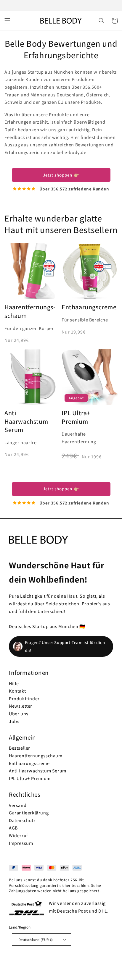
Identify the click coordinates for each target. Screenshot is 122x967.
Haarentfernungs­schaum (29, 311)
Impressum (21, 843)
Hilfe (14, 683)
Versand (17, 805)
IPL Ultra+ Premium (76, 417)
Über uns (18, 714)
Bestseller (19, 748)
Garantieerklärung (29, 813)
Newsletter (20, 706)
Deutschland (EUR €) (35, 939)
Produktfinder (24, 699)
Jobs (14, 721)
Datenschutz (22, 820)
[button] (7, 20)
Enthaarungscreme (29, 763)
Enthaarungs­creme (89, 307)
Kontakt (17, 691)
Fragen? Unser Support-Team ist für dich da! (65, 646)
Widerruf (18, 835)
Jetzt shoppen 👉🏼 (61, 175)
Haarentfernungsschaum (35, 756)
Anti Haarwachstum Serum (26, 421)
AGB (13, 828)
